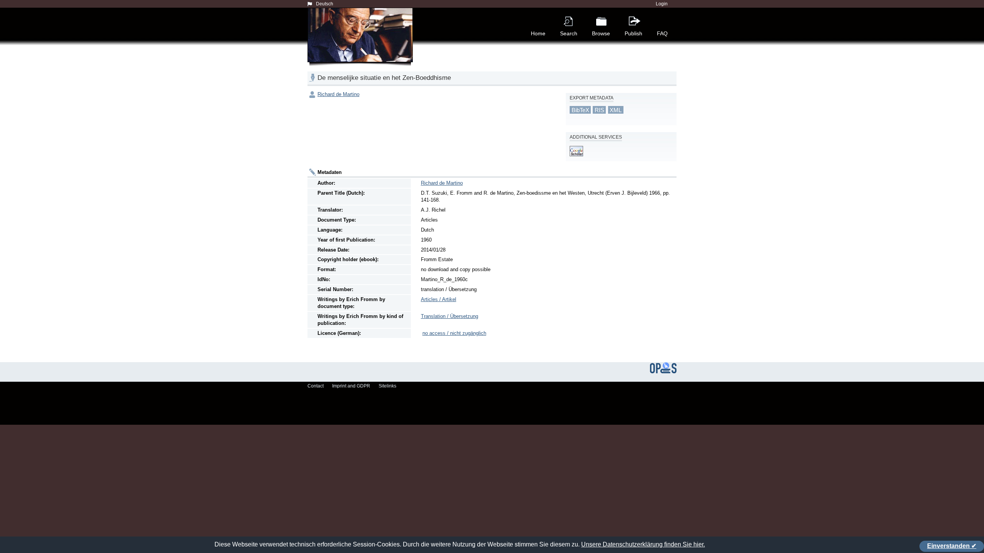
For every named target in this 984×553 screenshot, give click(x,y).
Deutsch (324, 4)
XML (616, 110)
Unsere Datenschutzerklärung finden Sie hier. (643, 544)
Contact (316, 386)
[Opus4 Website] (663, 371)
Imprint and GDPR (351, 386)
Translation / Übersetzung (449, 316)
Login (662, 4)
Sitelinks (387, 386)
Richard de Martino (338, 94)
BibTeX (580, 110)
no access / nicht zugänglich (454, 333)
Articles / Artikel (438, 299)
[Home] (362, 43)
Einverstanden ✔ (951, 546)
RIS (599, 110)
